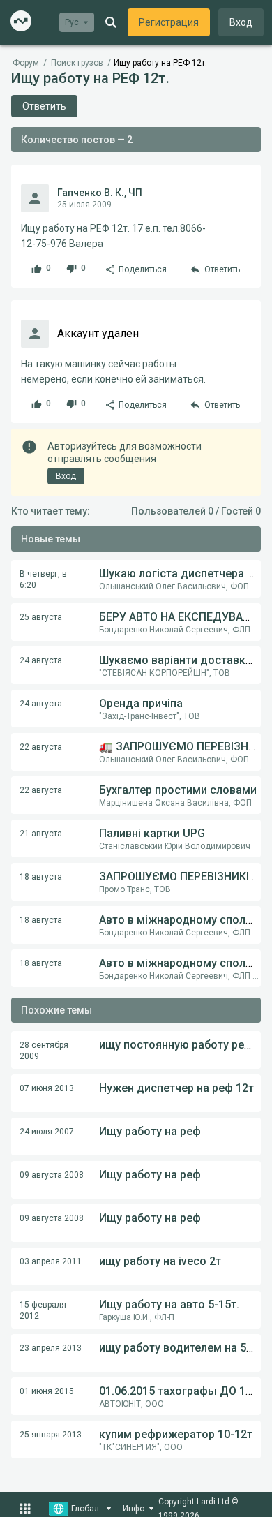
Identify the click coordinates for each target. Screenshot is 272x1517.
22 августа (41, 747)
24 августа (41, 660)
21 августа (41, 833)
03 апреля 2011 (51, 1261)
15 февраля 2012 (43, 1310)
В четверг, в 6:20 (43, 579)
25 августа (41, 617)
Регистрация (169, 22)
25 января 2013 (51, 1435)
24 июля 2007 (47, 1132)
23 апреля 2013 (51, 1348)
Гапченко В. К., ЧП (99, 192)
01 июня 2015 (47, 1391)
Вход (240, 22)
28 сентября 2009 (44, 1050)
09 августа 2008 (52, 1175)
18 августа (41, 877)
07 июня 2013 (47, 1088)
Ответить (44, 106)
